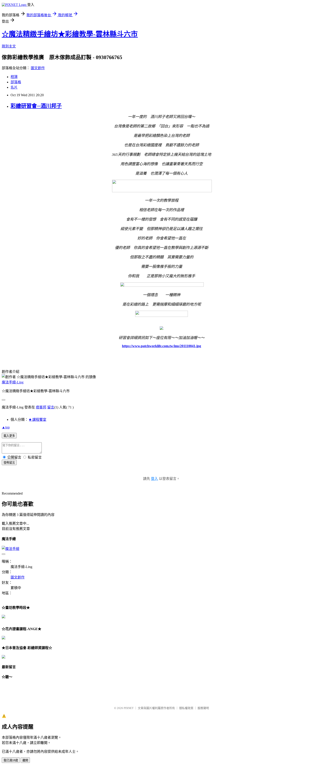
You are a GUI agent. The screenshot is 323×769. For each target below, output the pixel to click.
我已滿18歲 (11, 760)
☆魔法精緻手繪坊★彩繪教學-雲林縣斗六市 (70, 34)
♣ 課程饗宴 (37, 419)
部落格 (16, 82)
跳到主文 (9, 46)
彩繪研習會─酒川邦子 (36, 106)
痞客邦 (41, 407)
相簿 (14, 77)
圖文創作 (38, 68)
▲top (6, 427)
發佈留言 (9, 462)
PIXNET (129, 708)
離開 (25, 760)
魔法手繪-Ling (13, 382)
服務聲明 (203, 708)
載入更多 (9, 435)
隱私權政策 (186, 708)
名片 (14, 87)
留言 (50, 407)
